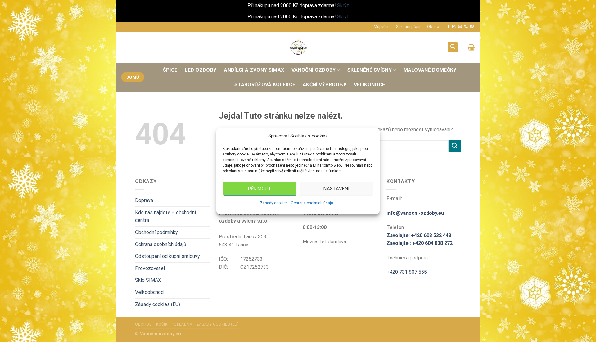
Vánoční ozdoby (313, 70)
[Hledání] (453, 47)
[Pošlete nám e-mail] (460, 27)
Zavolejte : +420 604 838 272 (419, 243)
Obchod (434, 26)
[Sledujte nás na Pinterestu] (472, 27)
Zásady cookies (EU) (157, 304)
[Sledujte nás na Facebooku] (448, 27)
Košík (161, 324)
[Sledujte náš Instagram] (454, 27)
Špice (170, 70)
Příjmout (259, 188)
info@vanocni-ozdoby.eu (415, 213)
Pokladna (182, 324)
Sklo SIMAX (148, 280)
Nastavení (336, 188)
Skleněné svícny (369, 70)
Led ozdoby (200, 70)
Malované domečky (430, 70)
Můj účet (381, 26)
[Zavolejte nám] (466, 27)
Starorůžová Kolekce (264, 85)
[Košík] (471, 47)
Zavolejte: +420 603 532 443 (418, 235)
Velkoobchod (149, 292)
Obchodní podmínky (156, 232)
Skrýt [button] (343, 5)
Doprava (144, 200)
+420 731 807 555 (406, 272)
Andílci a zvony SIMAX (254, 70)
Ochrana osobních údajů (312, 203)
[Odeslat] (455, 146)
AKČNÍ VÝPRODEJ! (324, 85)
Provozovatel (150, 268)
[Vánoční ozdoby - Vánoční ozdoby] (298, 47)
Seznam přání (408, 26)
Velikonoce (369, 85)
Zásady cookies (274, 203)
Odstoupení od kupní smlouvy (167, 256)
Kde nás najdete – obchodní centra (165, 216)
